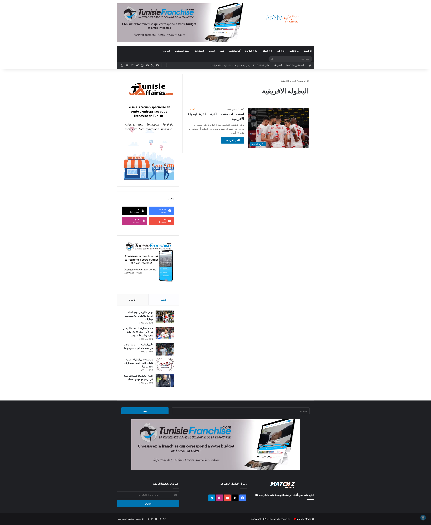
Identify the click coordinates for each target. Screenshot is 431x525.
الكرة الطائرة (251, 50)
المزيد (167, 50)
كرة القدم (294, 50)
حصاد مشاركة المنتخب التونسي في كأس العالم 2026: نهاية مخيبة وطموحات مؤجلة (138, 332)
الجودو (212, 50)
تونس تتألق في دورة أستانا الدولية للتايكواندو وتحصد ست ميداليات (138, 316)
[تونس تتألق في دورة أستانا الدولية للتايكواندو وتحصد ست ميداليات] (165, 317)
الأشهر (163, 299)
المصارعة (199, 50)
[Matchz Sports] (283, 19)
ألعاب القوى (235, 50)
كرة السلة (268, 50)
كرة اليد (281, 50)
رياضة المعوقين (182, 50)
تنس (222, 50)
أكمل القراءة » (232, 140)
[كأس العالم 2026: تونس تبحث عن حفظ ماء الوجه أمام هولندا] (165, 349)
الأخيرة (132, 299)
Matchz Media (303, 519)
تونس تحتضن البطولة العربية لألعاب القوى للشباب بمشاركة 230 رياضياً (236, 65)
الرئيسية (308, 50)
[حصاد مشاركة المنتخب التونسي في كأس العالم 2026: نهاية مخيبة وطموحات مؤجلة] (165, 333)
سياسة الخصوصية (126, 519)
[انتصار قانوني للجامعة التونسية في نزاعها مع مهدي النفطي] (165, 380)
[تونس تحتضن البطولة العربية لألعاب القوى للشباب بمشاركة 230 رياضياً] (165, 364)
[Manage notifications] (423, 517)
